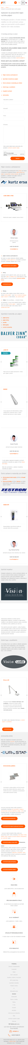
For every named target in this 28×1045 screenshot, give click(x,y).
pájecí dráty (6, 320)
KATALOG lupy (7, 729)
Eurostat (12, 741)
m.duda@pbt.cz (14, 249)
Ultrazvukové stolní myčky (9, 477)
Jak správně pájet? (19, 297)
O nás (14, 1005)
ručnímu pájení (7, 295)
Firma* (4, 115)
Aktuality (14, 1010)
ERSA (20, 171)
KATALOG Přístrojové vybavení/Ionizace (13, 826)
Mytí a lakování (14, 975)
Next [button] (27, 208)
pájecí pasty (6, 318)
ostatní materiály (7, 327)
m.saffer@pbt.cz (14, 559)
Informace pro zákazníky (14, 1013)
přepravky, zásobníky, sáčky (18, 852)
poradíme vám (15, 2)
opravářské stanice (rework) (11, 174)
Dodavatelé (14, 996)
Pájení (14, 972)
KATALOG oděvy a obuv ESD (10, 842)
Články (7, 7)
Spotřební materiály (14, 983)
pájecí (7, 276)
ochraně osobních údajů (13, 148)
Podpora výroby (14, 986)
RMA (14, 1016)
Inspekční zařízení (7, 91)
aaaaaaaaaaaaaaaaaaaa (19, 2)
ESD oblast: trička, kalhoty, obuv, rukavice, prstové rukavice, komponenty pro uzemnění (14, 836)
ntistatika (6, 95)
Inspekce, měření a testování (14, 977)
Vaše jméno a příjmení (8, 99)
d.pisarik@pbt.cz (14, 453)
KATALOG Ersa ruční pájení (9, 266)
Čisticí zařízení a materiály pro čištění (12, 83)
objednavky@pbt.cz (20, 58)
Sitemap (14, 1021)
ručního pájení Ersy (11, 260)
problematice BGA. (5, 307)
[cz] (26, 2)
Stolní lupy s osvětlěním (9, 87)
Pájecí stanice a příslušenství (10, 75)
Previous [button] (1, 208)
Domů (2, 7)
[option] (14, 206)
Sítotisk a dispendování (14, 966)
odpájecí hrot (13, 276)
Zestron (19, 481)
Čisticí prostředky (7, 481)
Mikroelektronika (14, 991)
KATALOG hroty (7, 284)
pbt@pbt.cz (16, 1031)
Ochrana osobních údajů (14, 1018)
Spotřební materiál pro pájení (10, 79)
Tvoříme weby (12, 1041)
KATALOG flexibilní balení (9, 869)
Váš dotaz (5, 124)
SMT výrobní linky (14, 980)
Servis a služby (14, 999)
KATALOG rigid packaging (9, 862)
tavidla (4, 322)
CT (14, 988)
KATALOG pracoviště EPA (9, 818)
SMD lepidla (6, 325)
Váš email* (5, 108)
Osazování (14, 969)
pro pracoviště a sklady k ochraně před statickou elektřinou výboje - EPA (12, 810)
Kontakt (14, 1007)
